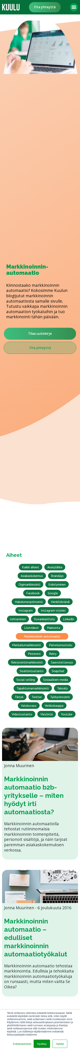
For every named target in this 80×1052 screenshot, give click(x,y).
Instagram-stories (53, 610)
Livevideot (31, 628)
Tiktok (19, 697)
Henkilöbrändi (60, 602)
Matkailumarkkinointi (26, 645)
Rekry (52, 654)
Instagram (25, 610)
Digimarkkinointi (29, 584)
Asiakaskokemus (32, 576)
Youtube (66, 714)
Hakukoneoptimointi (29, 602)
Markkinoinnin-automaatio (42, 636)
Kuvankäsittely (44, 619)
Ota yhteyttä (45, 7)
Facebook (33, 593)
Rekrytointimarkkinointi (27, 662)
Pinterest (34, 654)
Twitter (37, 697)
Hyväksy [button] (42, 1043)
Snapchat (58, 671)
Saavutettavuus (62, 662)
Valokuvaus (29, 705)
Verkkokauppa (54, 705)
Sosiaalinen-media (55, 680)
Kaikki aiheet (30, 567)
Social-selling (25, 680)
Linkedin (68, 619)
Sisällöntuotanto (31, 671)
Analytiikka (54, 567)
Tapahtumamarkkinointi (33, 688)
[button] (74, 7)
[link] (11, 7)
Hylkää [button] (60, 1043)
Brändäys (57, 576)
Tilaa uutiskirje (40, 333)
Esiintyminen (57, 584)
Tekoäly (62, 688)
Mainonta (53, 628)
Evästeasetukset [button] (22, 1043)
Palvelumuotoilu (60, 645)
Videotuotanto (22, 714)
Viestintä (46, 714)
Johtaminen (18, 619)
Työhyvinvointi (60, 697)
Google (53, 593)
